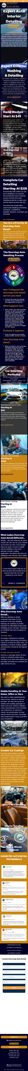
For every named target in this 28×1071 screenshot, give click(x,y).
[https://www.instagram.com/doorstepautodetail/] (14, 1)
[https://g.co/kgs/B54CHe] (14, 888)
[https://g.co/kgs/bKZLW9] (14, 934)
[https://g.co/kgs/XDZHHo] (14, 905)
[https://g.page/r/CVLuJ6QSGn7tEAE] (22, 1)
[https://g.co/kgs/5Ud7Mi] (14, 920)
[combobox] (4, 977)
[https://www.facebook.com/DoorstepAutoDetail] (5, 1)
